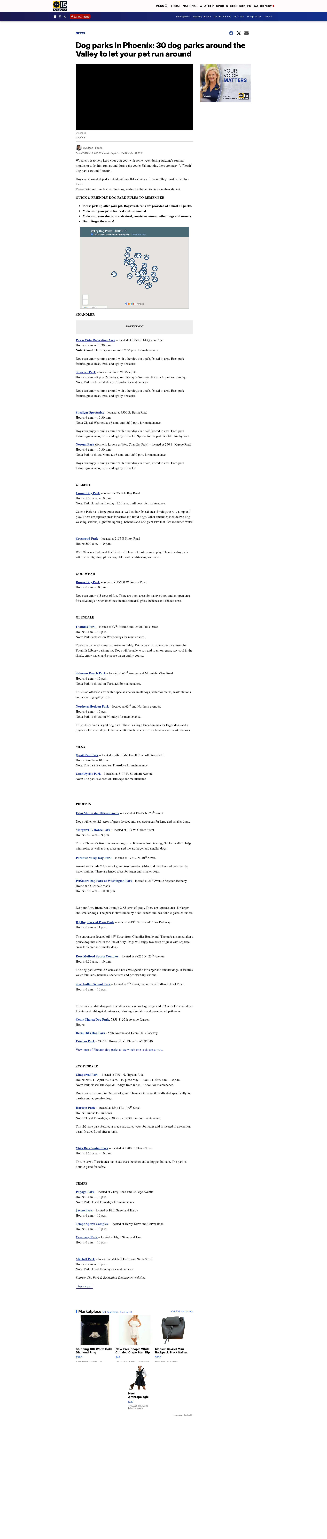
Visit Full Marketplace (182, 1311)
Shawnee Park (86, 372)
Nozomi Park (85, 444)
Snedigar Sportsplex (90, 412)
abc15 (56, 16)
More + (268, 16)
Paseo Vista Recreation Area (95, 340)
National (190, 6)
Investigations (183, 16)
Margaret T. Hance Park (93, 829)
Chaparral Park (87, 1074)
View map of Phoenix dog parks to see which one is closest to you (119, 1049)
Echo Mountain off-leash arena (97, 813)
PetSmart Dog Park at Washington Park (104, 880)
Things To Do (254, 16)
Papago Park (85, 1191)
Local (175, 6)
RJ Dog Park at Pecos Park (95, 922)
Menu (160, 5)
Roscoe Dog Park (88, 582)
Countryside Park (88, 773)
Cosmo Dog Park (88, 493)
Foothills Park (86, 626)
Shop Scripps (240, 6)
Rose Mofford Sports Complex (97, 956)
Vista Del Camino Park (92, 1148)
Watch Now (262, 6)
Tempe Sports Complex (92, 1223)
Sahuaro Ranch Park (91, 673)
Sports (222, 6)
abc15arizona (61, 16)
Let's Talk (239, 16)
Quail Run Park (87, 755)
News (80, 33)
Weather (207, 6)
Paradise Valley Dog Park (94, 857)
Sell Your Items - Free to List (117, 1312)
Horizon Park (85, 1107)
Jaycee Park (84, 1210)
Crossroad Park (87, 538)
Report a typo (84, 1286)
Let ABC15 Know (222, 16)
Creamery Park (87, 1237)
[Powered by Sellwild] (188, 1415)
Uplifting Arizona (202, 16)
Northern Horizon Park (92, 706)
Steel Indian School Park (93, 984)
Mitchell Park (85, 1259)
